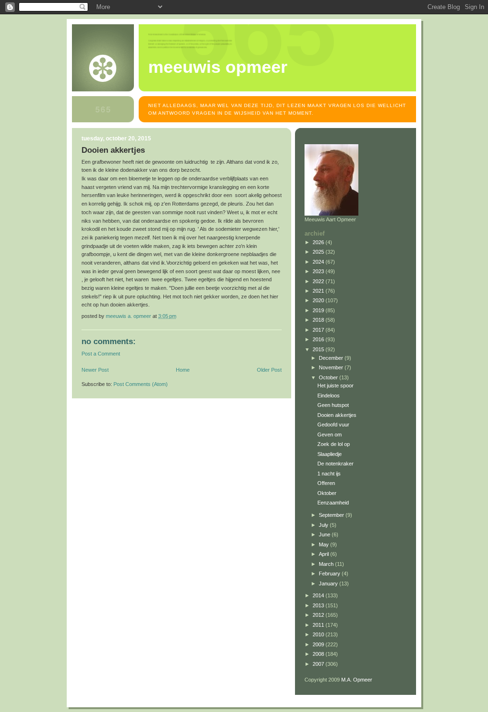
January (329, 583)
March (327, 564)
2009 (319, 644)
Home (183, 370)
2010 (319, 634)
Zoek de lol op (333, 444)
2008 (319, 654)
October (329, 377)
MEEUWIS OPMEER (217, 67)
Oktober (326, 493)
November (332, 367)
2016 (319, 339)
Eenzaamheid (333, 502)
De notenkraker (335, 463)
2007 (319, 664)
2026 (319, 242)
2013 (319, 605)
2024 (319, 262)
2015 (319, 349)
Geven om (329, 434)
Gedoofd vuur (333, 424)
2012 (319, 615)
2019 (319, 310)
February (330, 573)
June (325, 534)
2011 (319, 625)
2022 (319, 281)
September (332, 515)
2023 (319, 271)
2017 (319, 330)
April (324, 554)
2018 (319, 320)
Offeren (326, 483)
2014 (319, 595)
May (324, 544)
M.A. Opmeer (356, 679)
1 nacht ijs (329, 473)
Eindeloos (328, 395)
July (324, 525)
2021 (319, 291)
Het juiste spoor (335, 385)
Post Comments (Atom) (140, 384)
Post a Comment (100, 353)
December (332, 358)
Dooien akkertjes (336, 415)
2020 (319, 300)
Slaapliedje (329, 454)
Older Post (269, 370)
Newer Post (95, 370)
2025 (319, 252)
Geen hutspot (333, 405)
